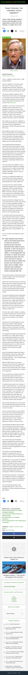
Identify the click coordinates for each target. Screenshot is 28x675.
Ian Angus (8, 646)
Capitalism (11, 526)
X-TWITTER (14, 601)
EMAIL (14, 597)
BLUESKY (14, 599)
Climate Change (19, 526)
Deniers (4, 528)
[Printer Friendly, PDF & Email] (6, 37)
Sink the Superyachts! (14, 624)
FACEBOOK (14, 598)
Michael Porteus (9, 666)
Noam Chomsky (10, 530)
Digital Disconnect (11, 102)
